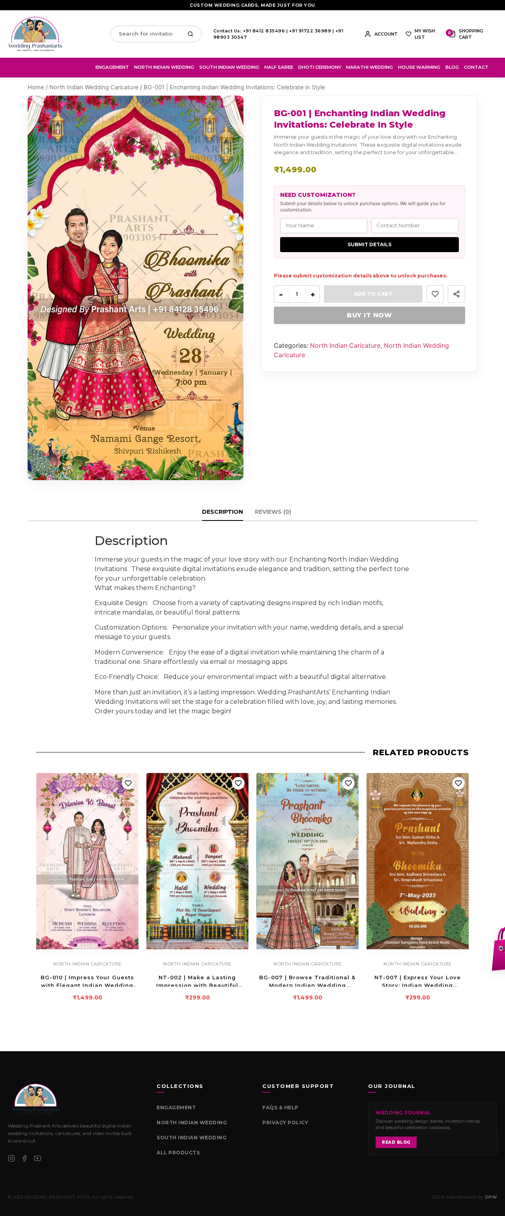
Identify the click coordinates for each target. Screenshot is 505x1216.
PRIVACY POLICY (285, 1123)
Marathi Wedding (369, 67)
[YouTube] (37, 1158)
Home (36, 87)
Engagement (112, 67)
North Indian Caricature (345, 345)
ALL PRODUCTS (178, 1153)
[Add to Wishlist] (435, 294)
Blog (452, 67)
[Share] (456, 294)
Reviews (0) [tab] (273, 511)
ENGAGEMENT (176, 1107)
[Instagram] (11, 1158)
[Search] (192, 34)
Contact (476, 67)
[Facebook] (24, 1158)
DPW (491, 1197)
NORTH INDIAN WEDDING (192, 1123)
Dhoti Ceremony (319, 67)
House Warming (419, 67)
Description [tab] (222, 511)
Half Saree (278, 67)
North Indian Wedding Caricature (93, 87)
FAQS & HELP (280, 1107)
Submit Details (369, 244)
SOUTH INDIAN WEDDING (191, 1138)
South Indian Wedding (229, 67)
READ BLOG (396, 1142)
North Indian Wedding (164, 67)
